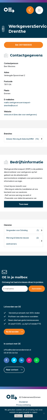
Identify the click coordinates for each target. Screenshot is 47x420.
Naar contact (12, 370)
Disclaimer (23, 402)
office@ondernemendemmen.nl (17, 350)
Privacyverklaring (23, 405)
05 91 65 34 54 (11, 353)
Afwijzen (28, 416)
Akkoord (18, 416)
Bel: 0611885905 (23, 45)
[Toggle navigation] (39, 10)
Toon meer (23, 204)
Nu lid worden (12, 332)
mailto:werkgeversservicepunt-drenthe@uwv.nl (17, 104)
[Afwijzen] (44, 413)
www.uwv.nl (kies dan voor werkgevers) (20, 114)
